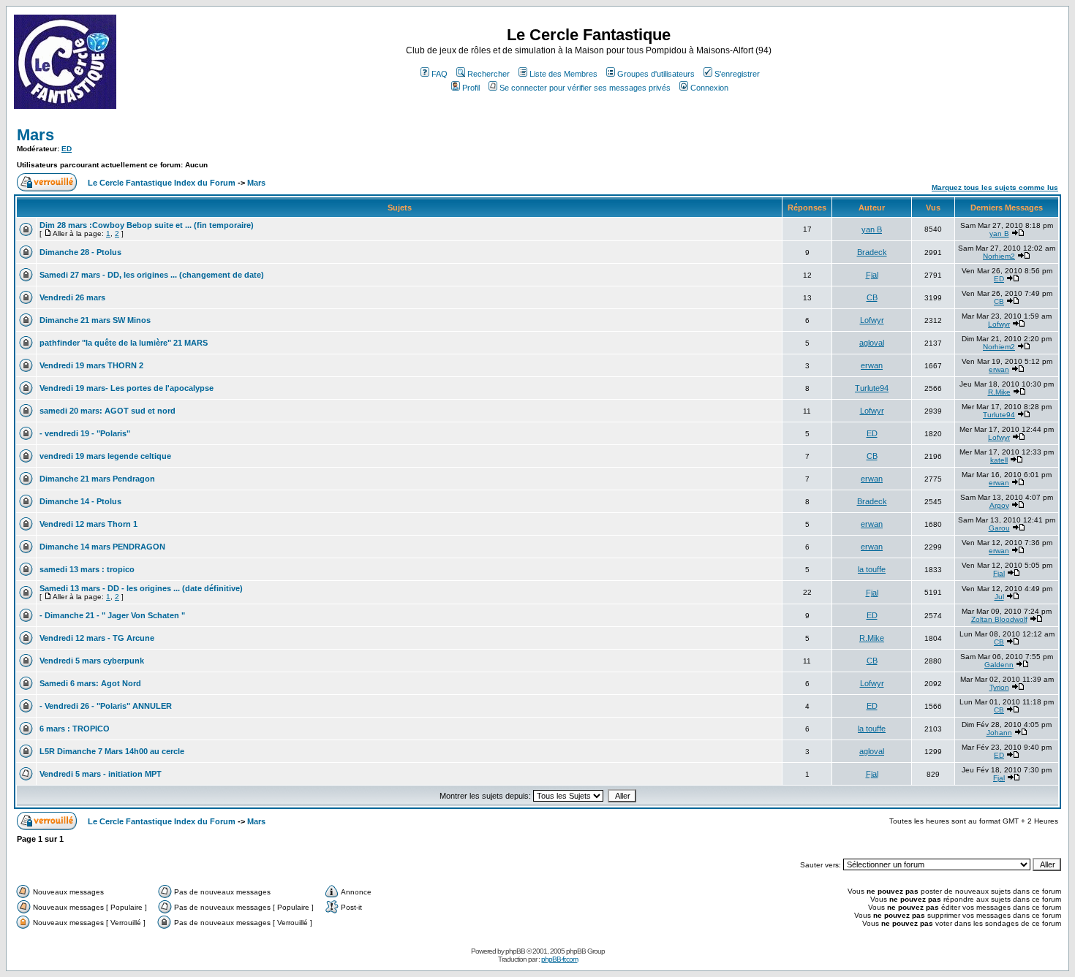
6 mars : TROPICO (74, 728)
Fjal (872, 274)
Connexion (709, 87)
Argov (999, 505)
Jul (999, 597)
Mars (35, 135)
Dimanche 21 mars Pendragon (97, 478)
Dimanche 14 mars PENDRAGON (102, 546)
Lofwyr (872, 320)
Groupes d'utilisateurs (656, 73)
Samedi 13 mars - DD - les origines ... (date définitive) (141, 588)
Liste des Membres (563, 73)
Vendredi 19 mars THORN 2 (91, 365)
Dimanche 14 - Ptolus (80, 501)
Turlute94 (872, 388)
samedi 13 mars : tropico (87, 569)
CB (872, 297)
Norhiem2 (999, 256)
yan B (871, 229)
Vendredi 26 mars (72, 297)
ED (66, 149)
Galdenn (999, 665)
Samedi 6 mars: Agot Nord (90, 683)
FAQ (439, 73)
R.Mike (999, 392)
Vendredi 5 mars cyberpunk (91, 660)
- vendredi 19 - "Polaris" (84, 433)
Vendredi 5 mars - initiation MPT (100, 773)
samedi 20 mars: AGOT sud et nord (107, 410)
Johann (999, 733)
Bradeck (872, 252)
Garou (999, 528)
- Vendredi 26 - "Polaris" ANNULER (105, 706)
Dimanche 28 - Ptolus (80, 252)
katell (999, 460)
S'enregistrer (737, 73)
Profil (471, 87)
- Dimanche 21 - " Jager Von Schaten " (112, 615)
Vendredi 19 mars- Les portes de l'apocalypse (126, 388)
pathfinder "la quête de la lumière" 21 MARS (123, 342)
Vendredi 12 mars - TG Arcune (96, 638)
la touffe (872, 569)
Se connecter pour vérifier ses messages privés (585, 87)
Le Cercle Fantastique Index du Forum (161, 182)
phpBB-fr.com (559, 959)
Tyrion (999, 687)
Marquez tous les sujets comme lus (995, 187)
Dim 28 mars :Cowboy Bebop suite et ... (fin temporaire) (146, 225)
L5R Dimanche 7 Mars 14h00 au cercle (111, 751)
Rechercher (488, 73)
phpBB (515, 951)
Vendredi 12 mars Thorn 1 (88, 524)
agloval (871, 342)
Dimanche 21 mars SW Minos (95, 320)
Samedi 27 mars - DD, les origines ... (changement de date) (151, 274)
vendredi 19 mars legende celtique (105, 456)
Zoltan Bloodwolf (999, 619)
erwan (872, 365)
